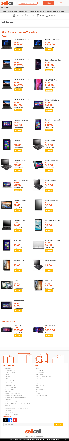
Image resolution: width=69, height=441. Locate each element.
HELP (62, 11)
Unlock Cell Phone (9, 412)
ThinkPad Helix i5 (21, 120)
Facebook (10, 420)
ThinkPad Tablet (51, 200)
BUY (60, 3)
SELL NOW (18, 49)
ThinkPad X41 (50, 260)
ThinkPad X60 (19, 220)
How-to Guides (40, 385)
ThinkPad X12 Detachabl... (22, 40)
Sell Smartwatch (9, 378)
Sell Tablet (7, 376)
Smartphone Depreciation (11, 401)
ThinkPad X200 (51, 140)
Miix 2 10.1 (18, 240)
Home (37, 368)
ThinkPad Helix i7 (52, 100)
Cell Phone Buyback (10, 389)
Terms (37, 391)
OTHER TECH (38, 11)
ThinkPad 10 (18, 140)
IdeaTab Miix (19, 301)
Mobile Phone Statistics (11, 405)
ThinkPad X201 (19, 160)
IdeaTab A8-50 (19, 260)
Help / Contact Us (40, 389)
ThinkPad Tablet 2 (52, 160)
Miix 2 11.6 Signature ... (21, 180)
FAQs (37, 387)
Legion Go (18, 325)
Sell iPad (7, 374)
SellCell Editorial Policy (42, 395)
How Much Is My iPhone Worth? (13, 395)
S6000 (16, 280)
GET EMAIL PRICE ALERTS (47, 439)
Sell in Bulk (8, 399)
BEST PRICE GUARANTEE (49, 11)
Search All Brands (9, 380)
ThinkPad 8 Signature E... (53, 120)
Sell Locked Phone (10, 383)
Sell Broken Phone (10, 391)
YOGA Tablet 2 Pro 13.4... (53, 240)
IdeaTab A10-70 (20, 200)
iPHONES (4, 11)
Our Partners (39, 374)
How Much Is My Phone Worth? (13, 393)
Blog (37, 383)
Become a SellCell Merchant (43, 376)
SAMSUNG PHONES (13, 11)
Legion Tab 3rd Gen (53, 60)
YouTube (15, 420)
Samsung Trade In (10, 370)
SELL (49, 3)
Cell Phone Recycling (10, 387)
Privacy (38, 393)
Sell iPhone (8, 368)
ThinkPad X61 (50, 180)
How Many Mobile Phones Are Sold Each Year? (17, 403)
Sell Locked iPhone (10, 385)
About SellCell (39, 370)
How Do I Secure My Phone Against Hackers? (17, 408)
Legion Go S (50, 325)
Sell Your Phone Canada (11, 414)
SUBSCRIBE (58, 424)
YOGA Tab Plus (51, 80)
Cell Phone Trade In (10, 372)
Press (37, 380)
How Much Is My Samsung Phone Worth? (16, 397)
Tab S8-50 (49, 280)
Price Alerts (8, 410)
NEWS (58, 11)
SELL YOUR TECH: (5, 7)
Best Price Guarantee (41, 372)
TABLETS (31, 11)
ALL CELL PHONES (23, 11)
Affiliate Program (40, 378)
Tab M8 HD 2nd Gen (53, 220)
